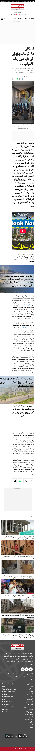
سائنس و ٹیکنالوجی (28, 719)
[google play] (11, 736)
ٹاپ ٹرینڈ (30, 704)
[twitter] (25, 480)
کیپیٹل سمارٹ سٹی (23, 328)
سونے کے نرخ (29, 712)
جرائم (31, 730)
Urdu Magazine (7, 702)
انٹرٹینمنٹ (30, 699)
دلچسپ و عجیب (28, 707)
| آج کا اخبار (23, 15)
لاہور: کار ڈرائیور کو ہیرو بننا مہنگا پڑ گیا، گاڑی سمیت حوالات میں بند (18, 557)
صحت (31, 709)
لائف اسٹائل (29, 702)
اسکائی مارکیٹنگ (27, 305)
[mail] (14, 480)
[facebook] (31, 480)
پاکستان (5, 19)
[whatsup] (20, 480)
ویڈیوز (31, 727)
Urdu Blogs (5, 704)
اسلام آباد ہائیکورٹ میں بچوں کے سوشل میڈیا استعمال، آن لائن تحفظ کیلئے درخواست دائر (18, 538)
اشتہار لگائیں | (13, 15)
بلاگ (31, 722)
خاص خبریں (12, 19)
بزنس (31, 725)
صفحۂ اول (31, 19)
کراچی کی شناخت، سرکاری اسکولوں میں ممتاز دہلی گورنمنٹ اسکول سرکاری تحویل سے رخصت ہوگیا (18, 636)
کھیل (19, 19)
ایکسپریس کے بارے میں (30, 676)
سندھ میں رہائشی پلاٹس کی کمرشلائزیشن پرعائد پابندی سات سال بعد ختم (18, 616)
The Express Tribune (9, 707)
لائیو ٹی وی (18, 15)
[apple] (24, 736)
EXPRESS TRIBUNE (5, 1)
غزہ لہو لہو (30, 689)
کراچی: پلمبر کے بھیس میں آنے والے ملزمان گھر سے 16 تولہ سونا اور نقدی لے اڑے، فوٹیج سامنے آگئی (18, 577)
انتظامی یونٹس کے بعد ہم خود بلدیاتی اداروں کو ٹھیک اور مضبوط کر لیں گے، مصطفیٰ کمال (19, 597)
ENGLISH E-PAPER (25, 1)
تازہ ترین (25, 19)
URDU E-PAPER (15, 1)
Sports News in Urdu (9, 689)
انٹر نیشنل (30, 694)
